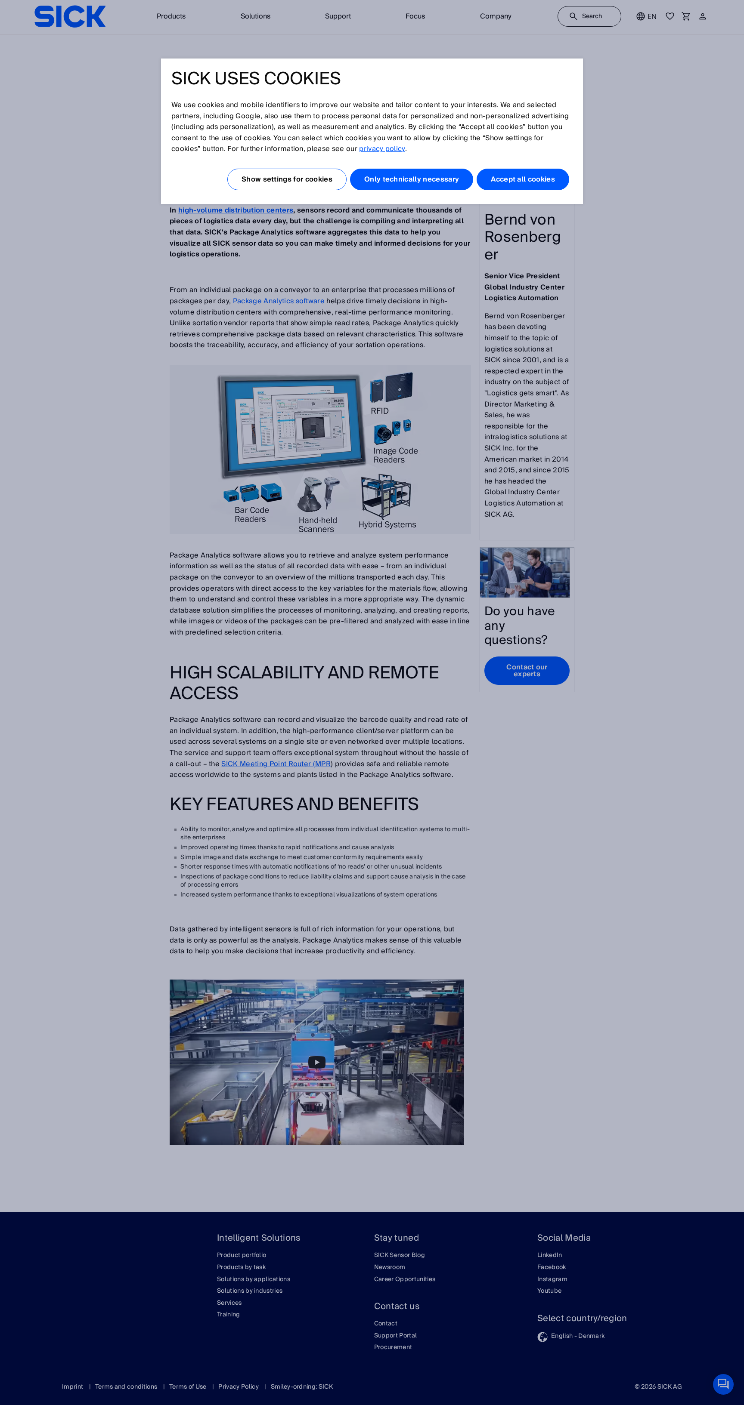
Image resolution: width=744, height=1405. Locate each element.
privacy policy (382, 149)
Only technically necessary (411, 179)
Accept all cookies (523, 179)
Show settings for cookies (287, 179)
